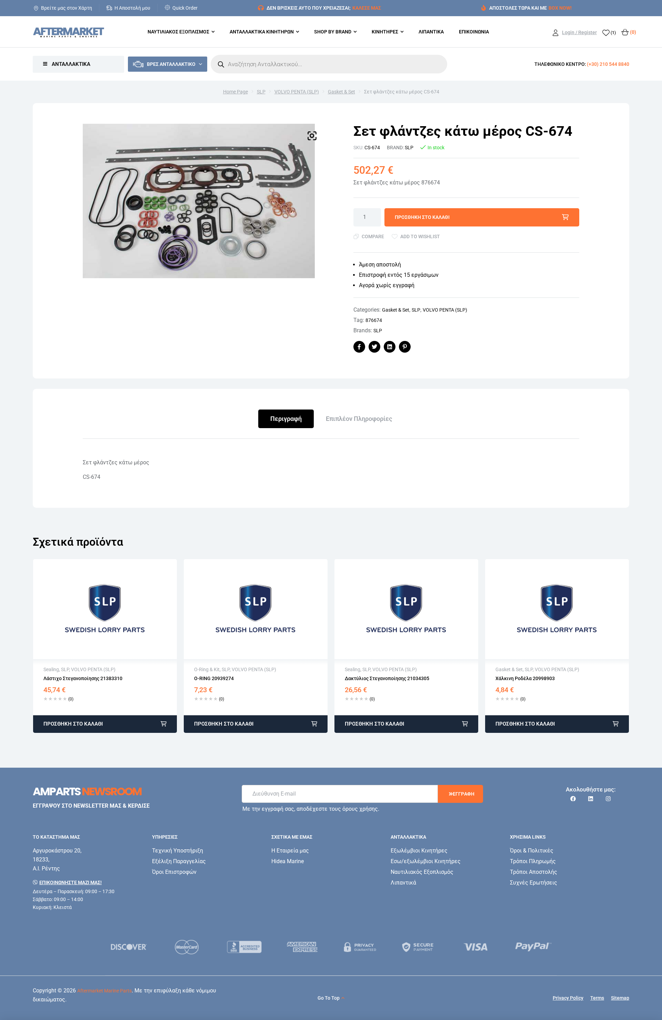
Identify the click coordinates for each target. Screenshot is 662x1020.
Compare (373, 236)
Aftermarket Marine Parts (104, 990)
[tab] (286, 419)
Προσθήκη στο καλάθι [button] (73, 724)
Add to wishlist (420, 236)
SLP (261, 91)
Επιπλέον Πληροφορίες (359, 418)
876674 (373, 320)
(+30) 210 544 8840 (608, 64)
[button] (312, 136)
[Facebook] (573, 798)
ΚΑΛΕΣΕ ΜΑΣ (366, 8)
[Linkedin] (590, 798)
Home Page (235, 91)
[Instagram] (608, 798)
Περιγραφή (286, 418)
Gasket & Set (341, 91)
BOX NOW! (560, 8)
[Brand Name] (129, 947)
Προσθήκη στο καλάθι (422, 217)
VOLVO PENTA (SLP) (296, 91)
